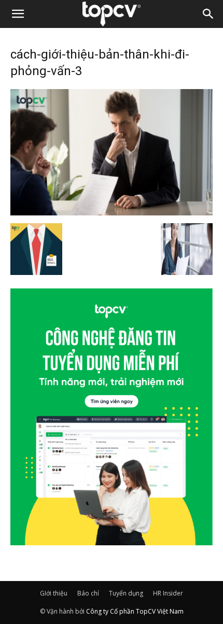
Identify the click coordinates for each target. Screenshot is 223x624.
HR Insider (168, 593)
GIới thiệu (53, 593)
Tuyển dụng (126, 593)
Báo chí (88, 593)
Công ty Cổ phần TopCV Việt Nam (135, 611)
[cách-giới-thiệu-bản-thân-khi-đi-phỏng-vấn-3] (111, 212)
